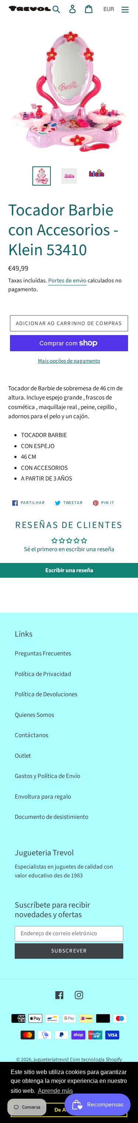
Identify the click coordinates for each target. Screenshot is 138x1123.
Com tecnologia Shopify (96, 1059)
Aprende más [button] (55, 1091)
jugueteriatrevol (51, 1059)
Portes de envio (67, 281)
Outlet (23, 755)
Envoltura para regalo (43, 796)
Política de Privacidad (43, 674)
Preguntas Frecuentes (43, 653)
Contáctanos (31, 735)
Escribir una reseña (69, 570)
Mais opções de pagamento (69, 361)
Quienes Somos (34, 715)
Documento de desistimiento (51, 817)
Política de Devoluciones (46, 694)
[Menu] (125, 9)
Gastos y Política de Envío (47, 776)
